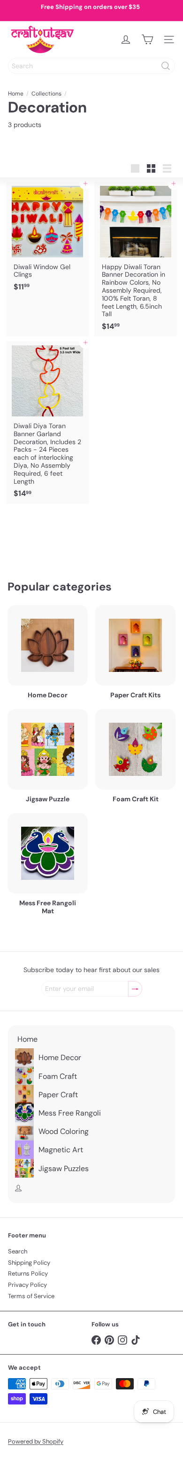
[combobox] (91, 66)
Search (17, 1251)
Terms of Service (31, 1296)
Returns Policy (28, 1273)
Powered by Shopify (35, 1441)
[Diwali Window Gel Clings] (47, 239)
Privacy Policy (27, 1285)
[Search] (165, 66)
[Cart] (147, 39)
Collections (46, 93)
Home (15, 93)
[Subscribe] (135, 989)
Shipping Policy (29, 1263)
